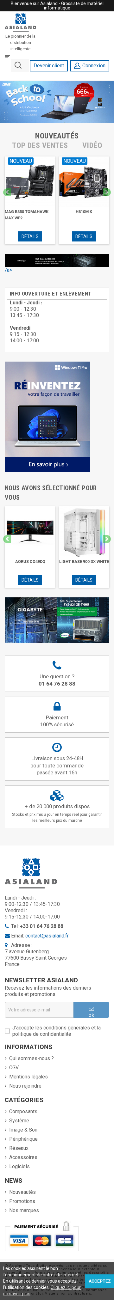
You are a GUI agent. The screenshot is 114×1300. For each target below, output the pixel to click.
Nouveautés (22, 1192)
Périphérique (23, 1139)
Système (19, 1121)
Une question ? (57, 680)
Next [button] (107, 192)
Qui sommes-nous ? (31, 1058)
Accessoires (23, 1157)
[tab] (57, 136)
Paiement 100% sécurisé (57, 721)
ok (91, 1015)
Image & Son (23, 1130)
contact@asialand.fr (47, 936)
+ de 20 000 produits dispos (57, 813)
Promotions (22, 1201)
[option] (30, 200)
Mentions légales (28, 1077)
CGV (14, 1068)
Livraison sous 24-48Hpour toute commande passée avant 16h (57, 765)
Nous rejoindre (25, 1086)
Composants (23, 1111)
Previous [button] (7, 192)
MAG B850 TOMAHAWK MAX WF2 (26, 214)
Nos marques (24, 1210)
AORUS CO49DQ (30, 561)
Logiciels (19, 1166)
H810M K (84, 211)
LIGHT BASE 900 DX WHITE (84, 561)
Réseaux (18, 1148)
